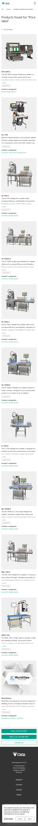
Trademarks (30, 804)
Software (20, 718)
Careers (19, 789)
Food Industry (6, 86)
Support (19, 779)
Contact (19, 784)
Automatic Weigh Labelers (9, 216)
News (19, 794)
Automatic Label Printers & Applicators (13, 153)
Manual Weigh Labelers (8, 92)
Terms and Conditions (19, 804)
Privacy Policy (8, 804)
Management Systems (8, 718)
